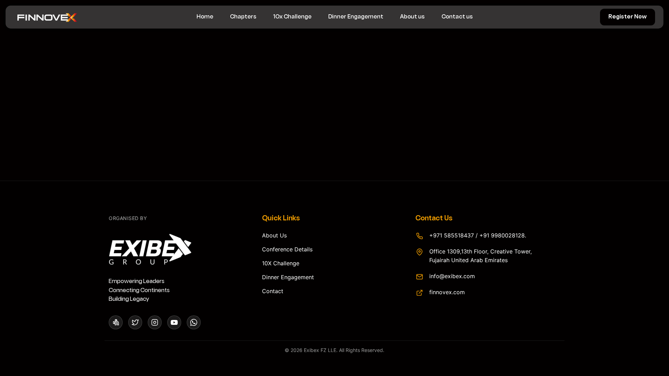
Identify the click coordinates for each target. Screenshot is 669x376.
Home (205, 17)
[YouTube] (174, 322)
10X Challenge (280, 263)
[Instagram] (155, 322)
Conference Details (287, 249)
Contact (272, 291)
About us (412, 17)
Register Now (627, 17)
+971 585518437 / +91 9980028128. (477, 235)
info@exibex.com (452, 276)
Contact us (457, 17)
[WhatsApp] (194, 322)
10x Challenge (292, 17)
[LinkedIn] (116, 322)
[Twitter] (135, 322)
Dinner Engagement (355, 17)
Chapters (243, 17)
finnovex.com (447, 292)
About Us (274, 235)
